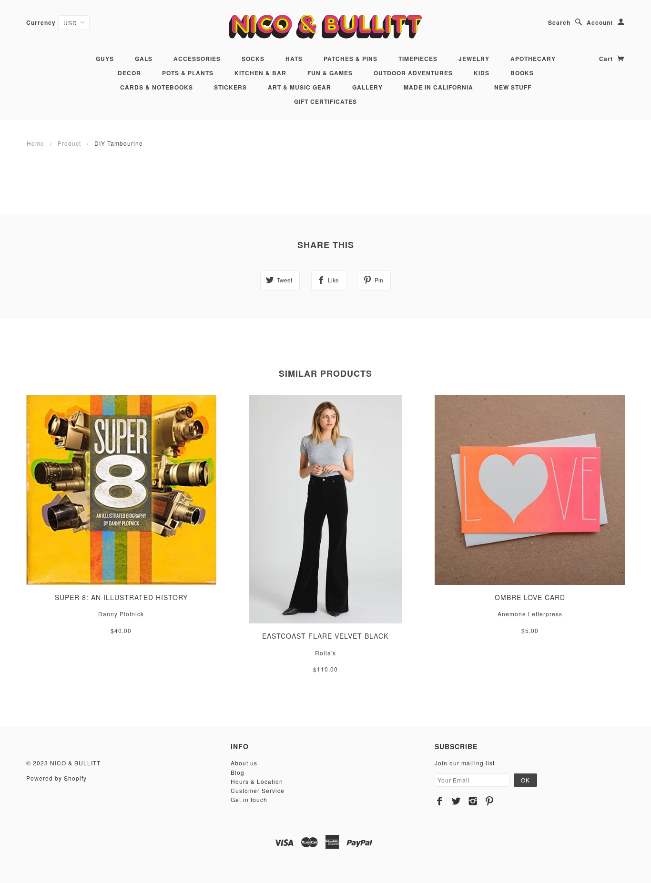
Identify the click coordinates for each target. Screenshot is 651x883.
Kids (481, 73)
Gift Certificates (325, 101)
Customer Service (258, 790)
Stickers (230, 87)
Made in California (438, 87)
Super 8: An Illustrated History (121, 597)
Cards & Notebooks (156, 87)
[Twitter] (456, 801)
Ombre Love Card (530, 597)
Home (35, 143)
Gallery (367, 87)
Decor (129, 73)
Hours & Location (257, 781)
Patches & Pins (350, 58)
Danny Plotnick (121, 614)
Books (522, 73)
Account (600, 22)
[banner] (325, 26)
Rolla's (325, 653)
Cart (607, 58)
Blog (237, 772)
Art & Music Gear (299, 87)
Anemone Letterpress (530, 614)
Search (559, 22)
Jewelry (473, 58)
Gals (144, 58)
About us (244, 763)
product (69, 143)
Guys (105, 58)
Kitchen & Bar (260, 73)
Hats (294, 58)
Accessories (197, 58)
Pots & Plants (188, 73)
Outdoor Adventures (413, 73)
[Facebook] (440, 801)
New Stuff (512, 87)
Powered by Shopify (56, 778)
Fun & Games (330, 73)
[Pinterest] (490, 801)
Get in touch (249, 799)
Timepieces (417, 58)
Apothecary (533, 58)
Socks (253, 58)
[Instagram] (473, 801)
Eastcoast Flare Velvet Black (325, 636)
